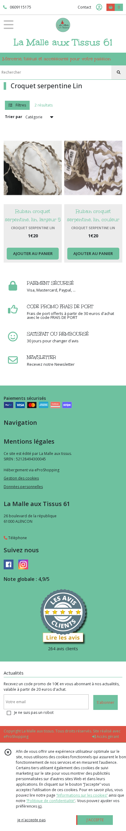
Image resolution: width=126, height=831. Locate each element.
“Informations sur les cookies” (82, 795)
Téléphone (17, 537)
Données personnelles (23, 486)
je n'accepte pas (31, 819)
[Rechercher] (118, 72)
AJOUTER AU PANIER (33, 253)
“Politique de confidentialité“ (50, 800)
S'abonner (105, 702)
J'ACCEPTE (95, 819)
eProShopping (16, 736)
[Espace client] (99, 7)
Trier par (13, 116)
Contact (84, 7)
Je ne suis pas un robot (34, 712)
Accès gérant (107, 736)
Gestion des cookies (21, 478)
